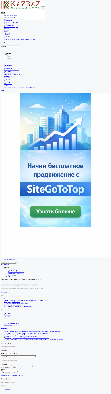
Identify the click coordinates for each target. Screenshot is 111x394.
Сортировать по (12, 270)
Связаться (7, 313)
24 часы (8, 53)
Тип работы (4, 42)
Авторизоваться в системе (12, 323)
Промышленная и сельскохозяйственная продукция (19, 39)
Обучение (7, 34)
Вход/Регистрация (9, 17)
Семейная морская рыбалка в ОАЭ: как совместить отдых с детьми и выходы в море (29, 335)
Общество (7, 36)
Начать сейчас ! (5, 292)
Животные (7, 33)
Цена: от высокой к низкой (16, 273)
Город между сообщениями (12, 302)
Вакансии (7, 28)
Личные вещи (8, 20)
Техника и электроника (11, 22)
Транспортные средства (11, 27)
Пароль (3, 369)
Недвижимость (8, 24)
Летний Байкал (8, 299)
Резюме (6, 30)
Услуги (6, 31)
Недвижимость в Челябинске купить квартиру (18, 306)
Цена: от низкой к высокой (16, 272)
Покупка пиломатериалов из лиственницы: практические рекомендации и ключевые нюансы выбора (34, 339)
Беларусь (7, 389)
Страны (6, 316)
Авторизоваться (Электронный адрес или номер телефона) (18, 366)
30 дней (8, 58)
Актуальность (12, 275)
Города (2, 90)
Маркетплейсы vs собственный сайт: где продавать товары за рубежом (25, 300)
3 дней (8, 55)
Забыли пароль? (5, 375)
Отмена (3, 378)
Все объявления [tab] (9, 259)
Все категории (4, 61)
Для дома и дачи (9, 25)
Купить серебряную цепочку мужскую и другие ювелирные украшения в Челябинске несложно (32, 331)
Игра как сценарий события (12, 305)
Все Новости (4, 328)
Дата (2, 49)
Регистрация (8, 325)
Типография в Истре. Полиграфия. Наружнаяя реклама (20, 336)
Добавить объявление (10, 15)
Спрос (6, 38)
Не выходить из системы (9, 372)
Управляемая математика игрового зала (16, 303)
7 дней (8, 56)
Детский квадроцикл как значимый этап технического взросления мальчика (26, 338)
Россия (7, 392)
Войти (8, 378)
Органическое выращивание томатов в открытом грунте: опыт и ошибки (26, 333)
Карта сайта (7, 315)
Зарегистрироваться (17, 375)
